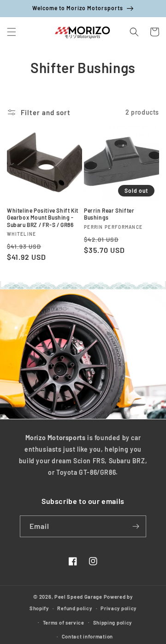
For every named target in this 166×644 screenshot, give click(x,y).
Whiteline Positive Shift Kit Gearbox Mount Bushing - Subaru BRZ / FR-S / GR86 (42, 217)
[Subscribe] (135, 526)
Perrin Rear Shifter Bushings (109, 214)
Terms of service (63, 622)
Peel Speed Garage (78, 597)
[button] (11, 32)
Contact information (87, 636)
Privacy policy (118, 608)
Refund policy (74, 608)
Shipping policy (112, 622)
